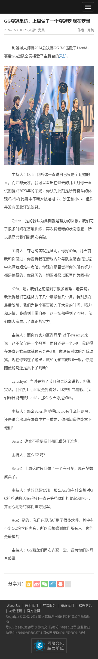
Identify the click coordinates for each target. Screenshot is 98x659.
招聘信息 (85, 606)
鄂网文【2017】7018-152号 (57, 627)
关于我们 (32, 606)
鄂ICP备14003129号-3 (22, 627)
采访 (63, 56)
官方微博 (33, 611)
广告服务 (50, 606)
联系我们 (68, 606)
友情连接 (16, 611)
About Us (14, 606)
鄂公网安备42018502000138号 (64, 633)
